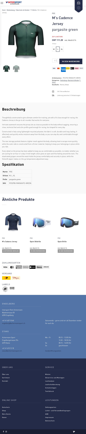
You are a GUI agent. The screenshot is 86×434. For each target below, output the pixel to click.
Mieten (47, 374)
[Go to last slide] (3, 232)
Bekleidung (11, 10)
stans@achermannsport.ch (12, 351)
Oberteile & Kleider (22, 10)
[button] (6, 68)
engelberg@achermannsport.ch (13, 323)
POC (53, 13)
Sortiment (6, 378)
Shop (4, 410)
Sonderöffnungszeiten (53, 351)
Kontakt (5, 381)
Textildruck (49, 391)
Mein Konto (6, 414)
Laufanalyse (49, 381)
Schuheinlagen (50, 388)
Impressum (49, 417)
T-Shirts (33, 10)
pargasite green (65, 29)
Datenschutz (50, 421)
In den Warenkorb (71, 61)
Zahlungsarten (50, 407)
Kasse (4, 417)
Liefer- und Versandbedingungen (57, 410)
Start (4, 10)
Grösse (54, 43)
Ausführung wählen (11, 251)
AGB (46, 414)
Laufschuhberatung (52, 384)
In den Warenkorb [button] (38, 251)
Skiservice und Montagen (54, 378)
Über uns (5, 374)
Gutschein (6, 407)
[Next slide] (82, 232)
